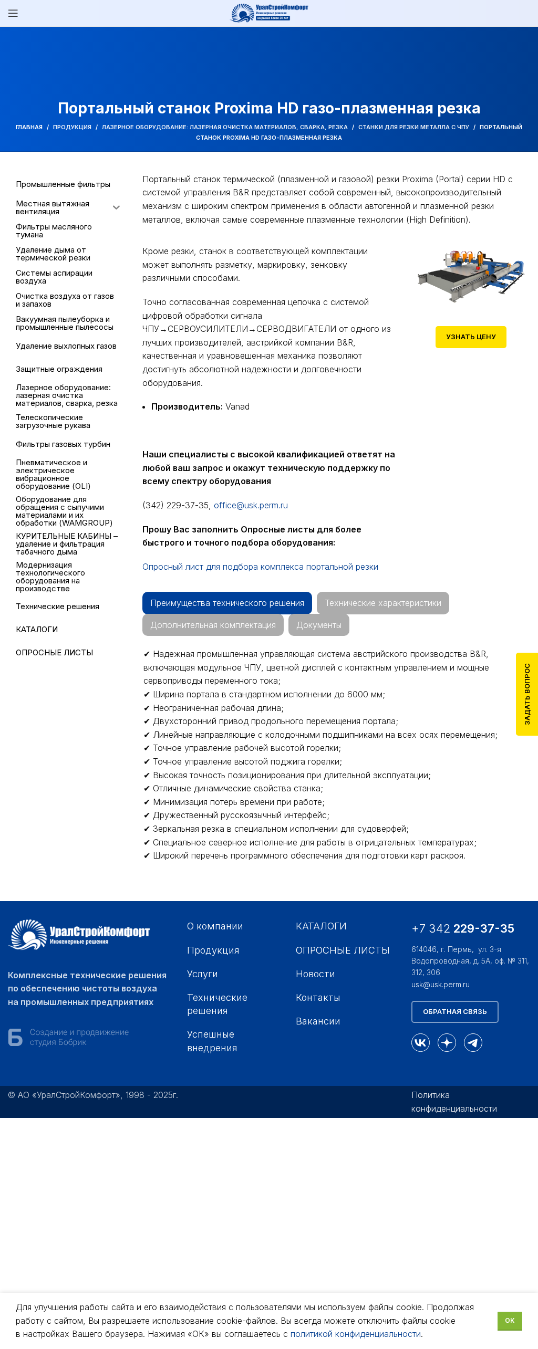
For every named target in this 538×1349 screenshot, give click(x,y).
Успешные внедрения (212, 1041)
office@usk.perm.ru (251, 505)
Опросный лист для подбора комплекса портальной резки (260, 566)
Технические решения (217, 1004)
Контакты (318, 997)
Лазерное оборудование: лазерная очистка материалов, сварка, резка (225, 127)
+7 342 (464, 928)
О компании (215, 926)
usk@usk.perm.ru (440, 984)
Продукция (72, 127)
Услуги (202, 973)
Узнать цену (471, 336)
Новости (315, 973)
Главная (29, 127)
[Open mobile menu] (13, 13)
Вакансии (318, 1021)
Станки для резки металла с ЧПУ (413, 127)
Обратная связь (455, 1011)
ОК (510, 1320)
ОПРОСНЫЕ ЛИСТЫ (343, 950)
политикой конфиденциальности (356, 1334)
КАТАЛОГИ (321, 926)
